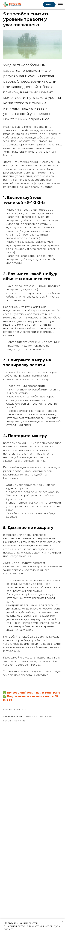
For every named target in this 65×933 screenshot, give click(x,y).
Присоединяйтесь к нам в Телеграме (33, 692)
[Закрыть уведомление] (62, 921)
